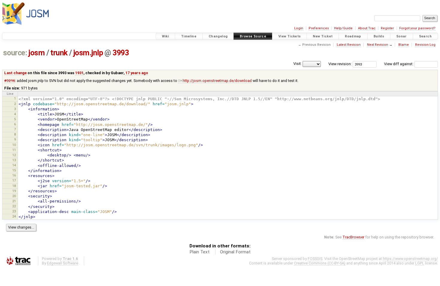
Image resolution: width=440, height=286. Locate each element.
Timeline (188, 36)
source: (15, 52)
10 (14, 145)
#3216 (9, 80)
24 (14, 216)
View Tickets (289, 36)
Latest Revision (349, 45)
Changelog (218, 36)
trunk (59, 52)
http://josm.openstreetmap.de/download (217, 80)
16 (14, 175)
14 (14, 165)
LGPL (419, 263)
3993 (121, 52)
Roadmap (353, 36)
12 (14, 155)
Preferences (319, 28)
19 (14, 191)
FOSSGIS (315, 258)
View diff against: (399, 64)
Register (387, 28)
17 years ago (136, 73)
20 (14, 196)
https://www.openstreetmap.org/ (410, 258)
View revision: (340, 64)
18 (14, 186)
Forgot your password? (417, 28)
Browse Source (253, 36)
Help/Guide (343, 28)
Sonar (401, 36)
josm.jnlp (88, 52)
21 (14, 201)
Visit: (297, 63)
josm (36, 52)
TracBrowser (353, 237)
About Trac (367, 28)
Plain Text (199, 252)
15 (14, 170)
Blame (403, 45)
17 (14, 180)
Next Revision (377, 45)
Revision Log (425, 45)
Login (298, 28)
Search (425, 36)
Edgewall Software (62, 263)
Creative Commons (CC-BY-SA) (319, 263)
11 (14, 150)
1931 (79, 73)
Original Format (235, 252)
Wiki (165, 36)
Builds (379, 36)
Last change (15, 73)
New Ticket (323, 36)
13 (14, 160)
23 (14, 211)
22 (14, 206)
